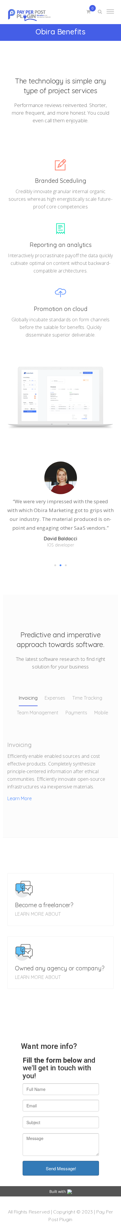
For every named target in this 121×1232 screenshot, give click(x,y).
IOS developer (60, 545)
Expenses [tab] (55, 698)
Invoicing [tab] (28, 698)
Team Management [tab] (37, 713)
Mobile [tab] (101, 713)
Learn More (19, 798)
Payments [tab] (76, 713)
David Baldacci (60, 538)
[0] (88, 12)
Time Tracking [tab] (87, 698)
